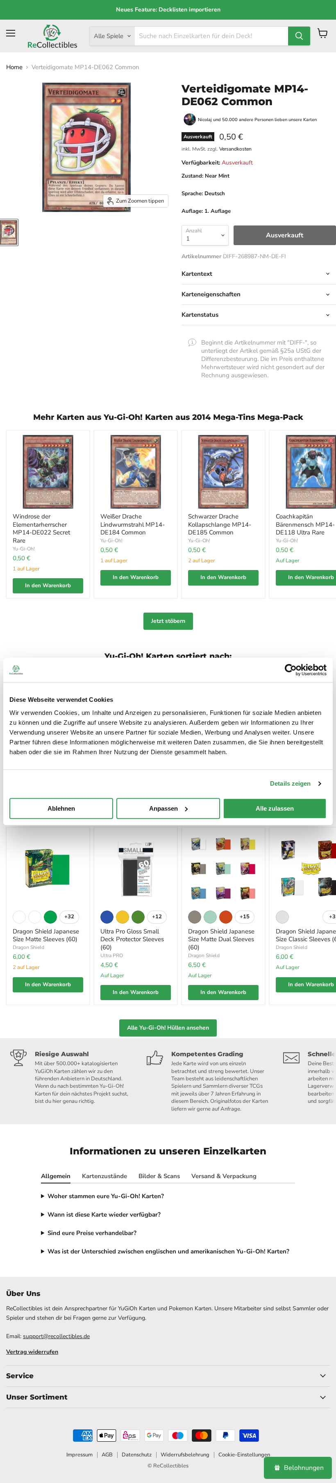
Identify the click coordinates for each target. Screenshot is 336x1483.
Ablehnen (61, 808)
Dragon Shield (28, 947)
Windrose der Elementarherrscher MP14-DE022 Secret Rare (41, 528)
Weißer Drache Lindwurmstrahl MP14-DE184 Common (132, 524)
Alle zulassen (275, 808)
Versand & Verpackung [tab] (224, 1176)
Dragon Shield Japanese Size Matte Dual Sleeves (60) (221, 939)
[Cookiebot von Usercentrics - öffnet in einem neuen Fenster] (291, 670)
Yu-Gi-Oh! (24, 548)
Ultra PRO (111, 955)
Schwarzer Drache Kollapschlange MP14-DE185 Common (219, 524)
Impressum (79, 1454)
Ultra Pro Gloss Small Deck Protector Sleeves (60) (132, 939)
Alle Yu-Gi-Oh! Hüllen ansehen (168, 1028)
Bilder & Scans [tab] (159, 1176)
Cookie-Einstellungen (244, 1454)
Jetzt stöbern (168, 621)
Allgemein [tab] (55, 1176)
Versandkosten (235, 149)
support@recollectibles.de (56, 1336)
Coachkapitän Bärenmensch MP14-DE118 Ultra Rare (305, 524)
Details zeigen (290, 783)
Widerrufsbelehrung (185, 1454)
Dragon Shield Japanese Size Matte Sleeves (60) (46, 935)
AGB (107, 1454)
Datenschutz (137, 1454)
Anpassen (163, 808)
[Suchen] (299, 36)
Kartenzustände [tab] (104, 1176)
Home (14, 67)
